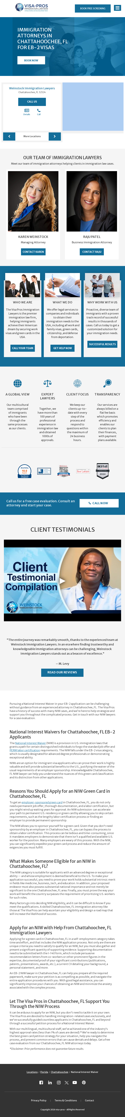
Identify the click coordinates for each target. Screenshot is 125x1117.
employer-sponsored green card (42, 802)
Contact (89, 1100)
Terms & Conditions (66, 1100)
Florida (44, 1072)
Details (26, 114)
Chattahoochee (59, 1072)
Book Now (31, 60)
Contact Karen (33, 251)
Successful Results (102, 344)
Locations (32, 1072)
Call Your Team (22, 348)
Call (39, 114)
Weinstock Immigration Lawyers (32, 88)
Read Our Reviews (62, 672)
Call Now (100, 503)
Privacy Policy (38, 1100)
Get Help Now (62, 348)
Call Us (32, 101)
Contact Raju (91, 251)
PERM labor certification (25, 750)
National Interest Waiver (30, 743)
